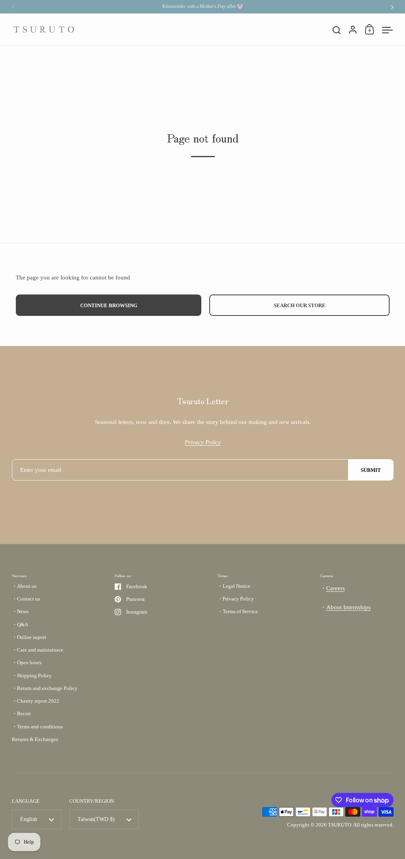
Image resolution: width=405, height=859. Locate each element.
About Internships (348, 607)
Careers (335, 588)
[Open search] (337, 30)
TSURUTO (339, 825)
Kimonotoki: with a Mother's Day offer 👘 (202, 6)
